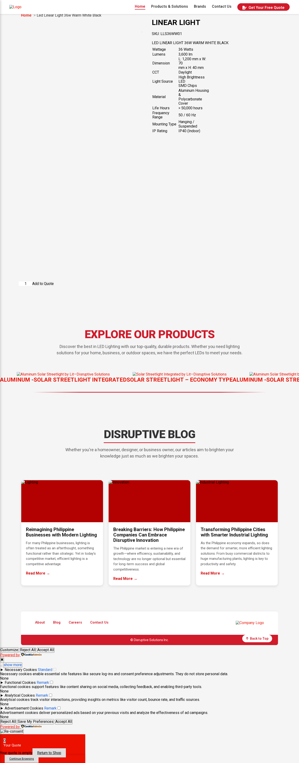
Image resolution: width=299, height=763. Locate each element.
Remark (43, 682)
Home (140, 6)
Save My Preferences (35, 721)
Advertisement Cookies (24, 708)
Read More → (38, 573)
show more (13, 665)
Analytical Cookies (20, 695)
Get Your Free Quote (267, 7)
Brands (200, 6)
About (40, 623)
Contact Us (221, 6)
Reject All (28, 650)
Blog (57, 623)
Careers (75, 623)
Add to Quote (43, 283)
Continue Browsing (21, 758)
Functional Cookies (20, 682)
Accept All (45, 650)
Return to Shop (49, 753)
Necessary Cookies (21, 669)
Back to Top (259, 638)
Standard (45, 669)
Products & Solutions (169, 6)
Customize (9, 650)
